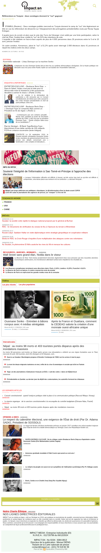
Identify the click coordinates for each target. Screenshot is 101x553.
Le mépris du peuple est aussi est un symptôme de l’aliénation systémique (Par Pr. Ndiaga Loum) (61, 467)
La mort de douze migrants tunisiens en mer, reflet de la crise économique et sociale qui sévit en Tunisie (45, 364)
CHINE (6, 209)
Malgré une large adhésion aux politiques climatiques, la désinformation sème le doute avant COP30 (42, 190)
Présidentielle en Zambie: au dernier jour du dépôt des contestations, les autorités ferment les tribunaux (45, 379)
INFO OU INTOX (9, 167)
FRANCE (7, 202)
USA (5, 206)
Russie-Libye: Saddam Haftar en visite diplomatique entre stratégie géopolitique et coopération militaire (45, 233)
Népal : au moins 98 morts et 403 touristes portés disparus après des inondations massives (39, 405)
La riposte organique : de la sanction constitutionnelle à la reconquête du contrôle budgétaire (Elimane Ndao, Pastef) (48, 400)
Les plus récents (9, 285)
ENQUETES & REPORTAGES (15, 83)
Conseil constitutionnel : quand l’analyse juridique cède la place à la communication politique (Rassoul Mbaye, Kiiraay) (49, 394)
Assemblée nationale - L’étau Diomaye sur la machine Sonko (28, 62)
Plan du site (38, 549)
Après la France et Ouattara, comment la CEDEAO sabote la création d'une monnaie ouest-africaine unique (74, 324)
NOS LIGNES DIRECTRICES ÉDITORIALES (29, 514)
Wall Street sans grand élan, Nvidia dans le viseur (32, 254)
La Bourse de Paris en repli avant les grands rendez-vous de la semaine (32, 272)
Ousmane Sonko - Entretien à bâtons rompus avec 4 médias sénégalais (26, 323)
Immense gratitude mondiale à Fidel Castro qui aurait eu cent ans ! (50, 453)
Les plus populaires (27, 285)
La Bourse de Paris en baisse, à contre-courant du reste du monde (30, 270)
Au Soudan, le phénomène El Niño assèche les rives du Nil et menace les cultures (36, 244)
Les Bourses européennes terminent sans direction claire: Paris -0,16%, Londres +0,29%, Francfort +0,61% (46, 268)
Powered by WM (61, 549)
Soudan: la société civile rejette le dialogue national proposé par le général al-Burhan (37, 221)
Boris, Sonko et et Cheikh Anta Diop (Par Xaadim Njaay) (46, 481)
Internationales (9, 342)
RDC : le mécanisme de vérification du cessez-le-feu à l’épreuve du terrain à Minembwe (38, 227)
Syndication (50, 549)
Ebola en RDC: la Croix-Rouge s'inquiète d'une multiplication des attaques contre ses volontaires (42, 238)
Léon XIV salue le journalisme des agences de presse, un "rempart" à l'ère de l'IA (35, 192)
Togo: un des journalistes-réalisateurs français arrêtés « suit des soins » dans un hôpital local (42, 372)
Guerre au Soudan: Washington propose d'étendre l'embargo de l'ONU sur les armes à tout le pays (43, 357)
